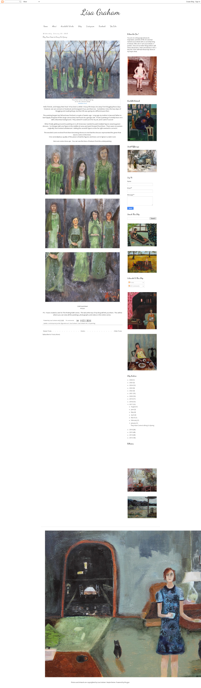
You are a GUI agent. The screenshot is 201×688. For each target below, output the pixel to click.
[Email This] (81, 321)
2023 (131, 388)
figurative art (65, 323)
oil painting (91, 323)
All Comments (134, 286)
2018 (131, 402)
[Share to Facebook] (88, 321)
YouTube (113, 26)
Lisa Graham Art (83, 323)
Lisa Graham (100, 12)
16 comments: (70, 320)
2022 (131, 391)
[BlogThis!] (83, 321)
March (133, 418)
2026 (131, 380)
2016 (131, 430)
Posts (132, 282)
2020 (131, 396)
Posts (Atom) (56, 334)
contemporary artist (54, 323)
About (54, 26)
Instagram (90, 26)
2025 (131, 383)
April (132, 415)
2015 (131, 432)
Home (45, 26)
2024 (131, 385)
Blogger (127, 682)
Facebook (102, 26)
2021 (131, 393)
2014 (131, 435)
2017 (131, 404)
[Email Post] (77, 320)
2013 (131, 438)
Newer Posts (47, 331)
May (132, 412)
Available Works (67, 26)
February (134, 420)
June (132, 409)
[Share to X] (85, 321)
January (133, 423)
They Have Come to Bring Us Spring (55, 37)
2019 (131, 399)
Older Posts (118, 331)
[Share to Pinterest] (90, 321)
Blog (80, 26)
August (133, 407)
